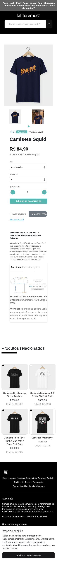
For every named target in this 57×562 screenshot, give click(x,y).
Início (12, 132)
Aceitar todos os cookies (28, 555)
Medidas (16, 267)
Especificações (28, 267)
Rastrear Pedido (46, 478)
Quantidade (15, 187)
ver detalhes (14, 377)
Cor (11, 162)
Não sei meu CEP (17, 219)
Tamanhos (14, 174)
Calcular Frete (39, 214)
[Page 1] (28, 126)
